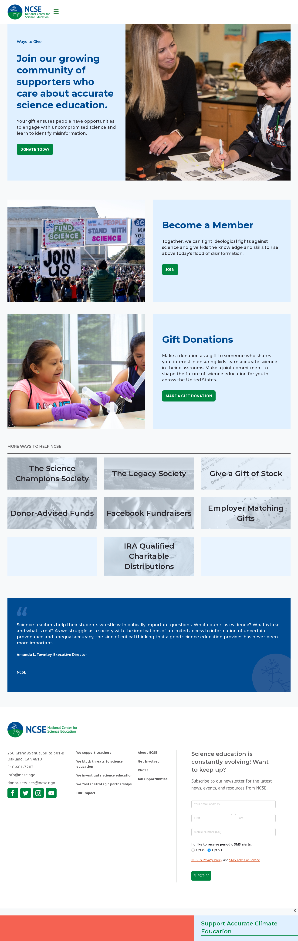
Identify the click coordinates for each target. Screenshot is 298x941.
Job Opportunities (153, 779)
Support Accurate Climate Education (239, 927)
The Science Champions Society (52, 473)
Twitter (25, 793)
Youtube (51, 793)
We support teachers (93, 752)
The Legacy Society (149, 473)
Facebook (12, 793)
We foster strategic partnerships (104, 784)
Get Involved (148, 761)
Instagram (38, 793)
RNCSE (143, 770)
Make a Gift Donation (189, 396)
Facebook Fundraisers (149, 513)
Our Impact (85, 793)
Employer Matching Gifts (246, 513)
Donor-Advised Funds (52, 513)
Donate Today (34, 149)
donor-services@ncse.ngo (31, 782)
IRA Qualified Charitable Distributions (149, 556)
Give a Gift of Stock (246, 473)
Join (170, 269)
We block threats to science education (99, 764)
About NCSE (147, 752)
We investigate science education (104, 775)
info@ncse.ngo (21, 775)
